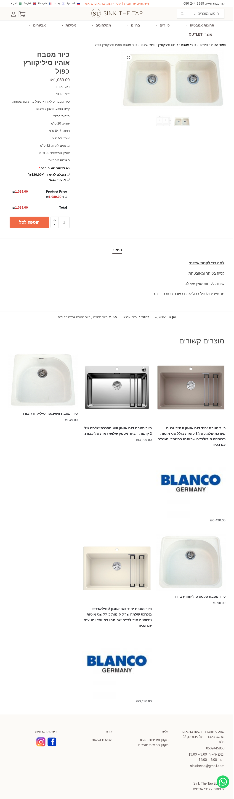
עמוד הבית (218, 45)
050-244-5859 (193, 3)
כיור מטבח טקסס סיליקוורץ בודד (200, 596)
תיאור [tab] (117, 250)
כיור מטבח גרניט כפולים (74, 317)
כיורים (203, 45)
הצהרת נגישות (102, 740)
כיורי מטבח (188, 45)
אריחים (198, 789)
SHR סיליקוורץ (168, 45)
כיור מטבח (100, 317)
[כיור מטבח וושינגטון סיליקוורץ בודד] (43, 380)
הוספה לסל (29, 222)
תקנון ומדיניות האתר (153, 740)
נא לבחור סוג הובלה (54, 168)
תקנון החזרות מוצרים (153, 745)
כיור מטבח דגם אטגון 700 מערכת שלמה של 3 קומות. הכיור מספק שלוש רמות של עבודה (118, 430)
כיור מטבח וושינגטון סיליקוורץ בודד (50, 413)
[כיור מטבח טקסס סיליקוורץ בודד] (191, 562)
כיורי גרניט (147, 45)
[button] (128, 57)
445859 (215, 748)
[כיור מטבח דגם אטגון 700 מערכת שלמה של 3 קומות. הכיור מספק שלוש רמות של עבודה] (117, 387)
